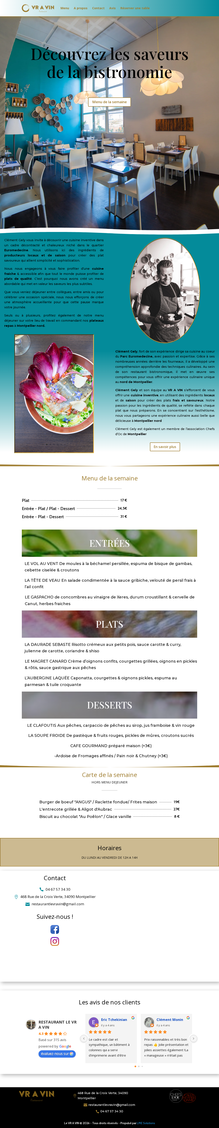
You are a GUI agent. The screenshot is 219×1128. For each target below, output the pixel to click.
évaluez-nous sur (55, 1053)
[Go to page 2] (142, 1066)
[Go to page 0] (135, 1066)
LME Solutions (146, 1123)
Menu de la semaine (109, 101)
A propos (80, 8)
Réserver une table (135, 8)
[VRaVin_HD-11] (54, 451)
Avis (112, 8)
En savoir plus (165, 446)
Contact (98, 8)
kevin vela (110, 1019)
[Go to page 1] (139, 1066)
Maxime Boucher (171, 1019)
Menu (65, 8)
